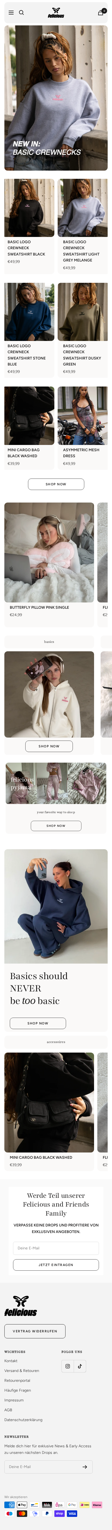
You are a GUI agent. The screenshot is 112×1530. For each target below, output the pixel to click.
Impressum (14, 1400)
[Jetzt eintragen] (85, 1467)
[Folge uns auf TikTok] (80, 1366)
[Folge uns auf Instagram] (67, 1366)
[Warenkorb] (100, 12)
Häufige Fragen (17, 1390)
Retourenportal (17, 1380)
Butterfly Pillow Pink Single (39, 607)
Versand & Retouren (21, 1370)
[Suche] (21, 12)
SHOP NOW (56, 484)
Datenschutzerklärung (23, 1420)
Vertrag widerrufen (35, 1331)
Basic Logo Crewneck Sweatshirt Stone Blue (27, 355)
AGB (8, 1410)
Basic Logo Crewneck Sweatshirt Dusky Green (82, 355)
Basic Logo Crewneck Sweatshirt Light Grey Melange (81, 251)
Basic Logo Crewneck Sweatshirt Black (26, 248)
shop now (55, 826)
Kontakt (10, 1361)
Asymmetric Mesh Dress (81, 453)
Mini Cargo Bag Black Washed (24, 453)
